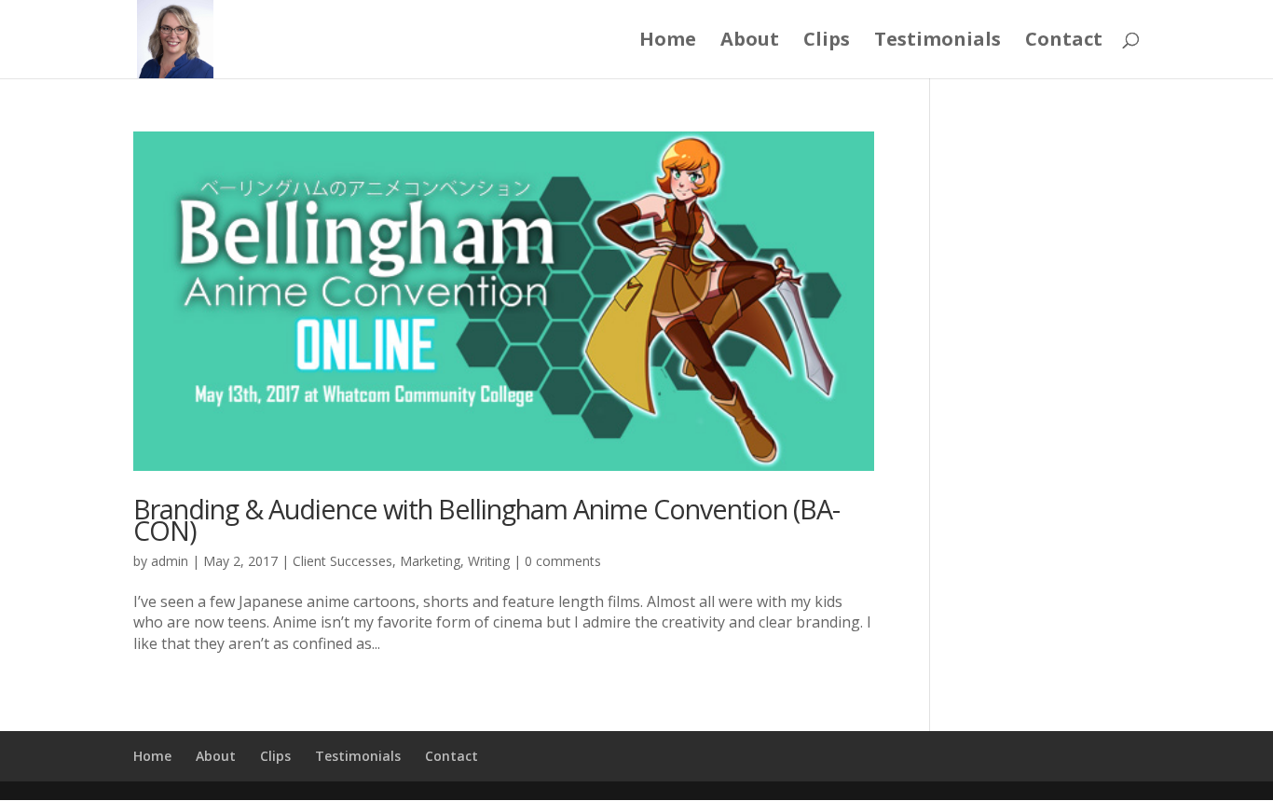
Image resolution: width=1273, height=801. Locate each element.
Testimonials (937, 42)
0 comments (563, 561)
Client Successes (342, 561)
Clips (826, 42)
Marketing (430, 561)
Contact (1063, 42)
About (749, 42)
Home (667, 42)
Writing (489, 561)
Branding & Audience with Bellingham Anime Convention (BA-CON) (486, 519)
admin (169, 561)
